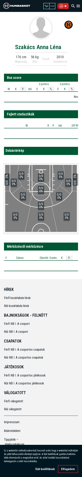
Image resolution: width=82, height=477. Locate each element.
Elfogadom (68, 469)
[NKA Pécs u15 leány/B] (69, 24)
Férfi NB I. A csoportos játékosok (25, 375)
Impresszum (12, 422)
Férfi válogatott (13, 401)
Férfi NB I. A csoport (17, 324)
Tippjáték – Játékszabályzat (13, 442)
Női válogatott (12, 409)
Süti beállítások (45, 469)
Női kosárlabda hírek (16, 306)
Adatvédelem (12, 431)
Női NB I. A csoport (16, 332)
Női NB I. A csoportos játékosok (24, 383)
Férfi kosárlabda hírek (17, 298)
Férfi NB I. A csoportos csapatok (25, 349)
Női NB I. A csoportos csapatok (24, 357)
